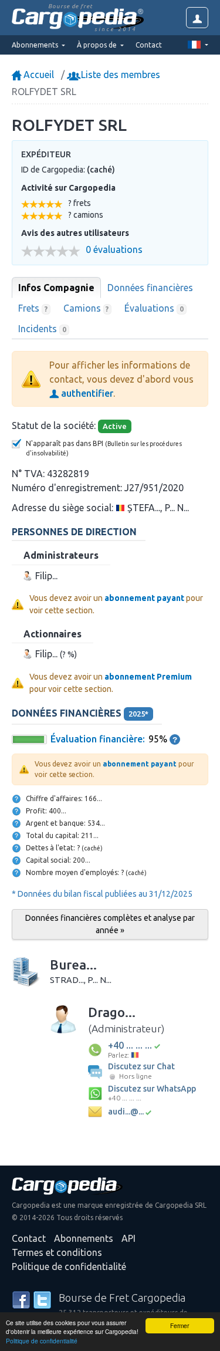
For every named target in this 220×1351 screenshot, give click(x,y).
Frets (33, 308)
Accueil (37, 74)
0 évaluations (114, 250)
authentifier (86, 393)
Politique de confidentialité (41, 1340)
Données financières (150, 287)
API (128, 1238)
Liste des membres (119, 74)
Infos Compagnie (56, 287)
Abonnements (83, 1238)
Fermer (179, 1325)
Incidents (42, 328)
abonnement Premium (148, 676)
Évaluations (154, 308)
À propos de (98, 45)
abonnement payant (144, 598)
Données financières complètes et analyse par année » (110, 924)
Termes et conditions (57, 1252)
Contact (149, 45)
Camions (86, 308)
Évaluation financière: (97, 739)
